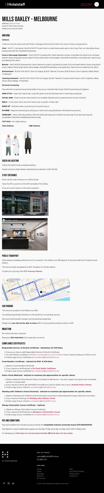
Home (39, 469)
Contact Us (73, 476)
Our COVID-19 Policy (76, 471)
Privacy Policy (74, 474)
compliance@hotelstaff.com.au (46, 357)
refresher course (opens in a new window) (46, 355)
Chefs (39, 471)
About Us (40, 476)
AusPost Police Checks (82, 385)
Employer (40, 474)
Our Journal (41, 478)
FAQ (71, 469)
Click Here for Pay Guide (62, 433)
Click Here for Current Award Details (32, 433)
